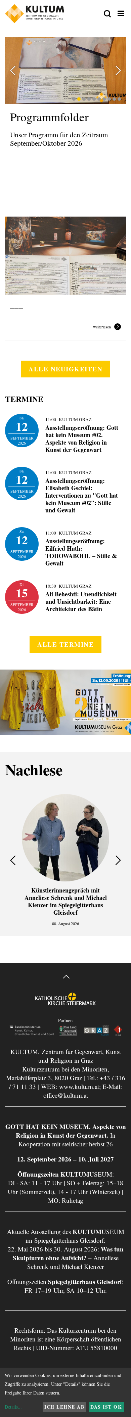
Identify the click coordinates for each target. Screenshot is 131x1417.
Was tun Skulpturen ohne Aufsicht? (68, 1253)
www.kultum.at (79, 1086)
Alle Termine (65, 644)
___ (16, 305)
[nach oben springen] (65, 977)
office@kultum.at (65, 1095)
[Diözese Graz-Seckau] (65, 1004)
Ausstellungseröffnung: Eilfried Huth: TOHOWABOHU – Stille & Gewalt (81, 552)
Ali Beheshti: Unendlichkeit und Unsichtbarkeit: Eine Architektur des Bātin (81, 601)
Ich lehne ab (64, 1406)
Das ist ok (106, 1406)
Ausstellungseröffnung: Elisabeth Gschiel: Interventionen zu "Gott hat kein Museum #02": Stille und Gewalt (81, 495)
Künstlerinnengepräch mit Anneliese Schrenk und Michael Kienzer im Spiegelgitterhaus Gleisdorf (66, 901)
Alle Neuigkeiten (65, 368)
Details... (13, 1407)
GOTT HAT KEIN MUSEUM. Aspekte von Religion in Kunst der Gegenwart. (65, 1131)
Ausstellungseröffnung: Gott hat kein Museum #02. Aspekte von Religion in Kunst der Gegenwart (81, 438)
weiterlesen (102, 327)
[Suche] (107, 14)
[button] (74, 99)
